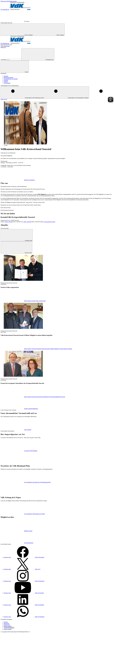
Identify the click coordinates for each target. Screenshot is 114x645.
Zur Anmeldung (37, 482)
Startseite (6, 76)
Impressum (6, 623)
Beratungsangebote (8, 77)
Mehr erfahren (35, 301)
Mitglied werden (28, 531)
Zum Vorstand (27, 429)
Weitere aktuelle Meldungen (31, 408)
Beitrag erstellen (8, 629)
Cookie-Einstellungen (9, 627)
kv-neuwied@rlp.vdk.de (49, 221)
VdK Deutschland (5, 46)
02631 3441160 (9, 221)
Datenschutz (7, 624)
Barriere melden (8, 626)
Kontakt (6, 81)
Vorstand (6, 80)
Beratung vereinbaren (29, 180)
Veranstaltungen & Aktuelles (11, 78)
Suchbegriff (4, 59)
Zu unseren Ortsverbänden (30, 450)
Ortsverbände (7, 83)
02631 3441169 (27, 221)
